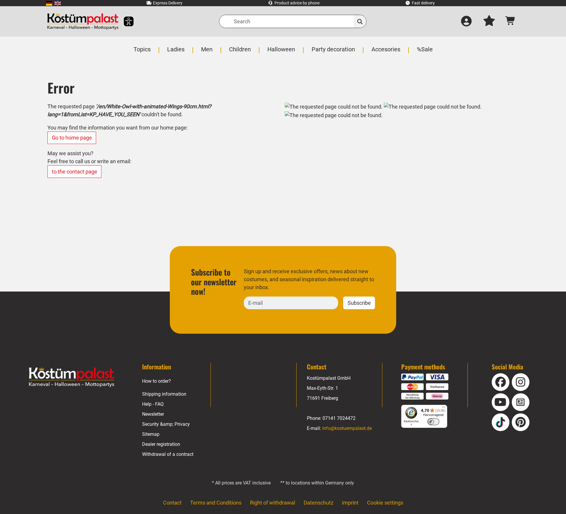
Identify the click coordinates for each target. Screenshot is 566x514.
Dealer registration (161, 444)
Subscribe (359, 303)
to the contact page (74, 171)
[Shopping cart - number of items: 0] (510, 21)
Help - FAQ (153, 404)
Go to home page (72, 138)
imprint (350, 503)
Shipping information (164, 394)
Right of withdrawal (272, 503)
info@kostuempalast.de (347, 428)
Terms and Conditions (215, 503)
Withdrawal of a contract (167, 454)
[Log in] (466, 22)
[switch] (433, 421)
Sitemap (150, 434)
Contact (172, 503)
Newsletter (153, 414)
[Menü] (443, 408)
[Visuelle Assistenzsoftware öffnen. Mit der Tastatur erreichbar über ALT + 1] (125, 21)
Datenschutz (318, 503)
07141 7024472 (339, 418)
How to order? (156, 381)
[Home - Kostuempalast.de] (71, 377)
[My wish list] (489, 22)
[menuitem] (49, 3)
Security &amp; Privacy (166, 424)
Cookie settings (385, 503)
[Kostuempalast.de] (83, 21)
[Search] (360, 21)
